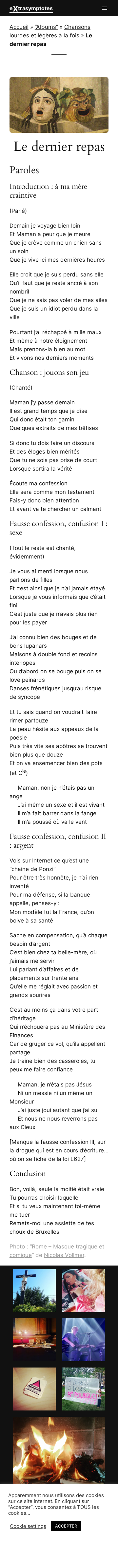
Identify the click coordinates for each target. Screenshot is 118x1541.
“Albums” (46, 27)
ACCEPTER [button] (66, 1526)
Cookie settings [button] (28, 1526)
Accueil (19, 27)
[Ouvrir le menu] (104, 8)
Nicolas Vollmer (64, 1255)
